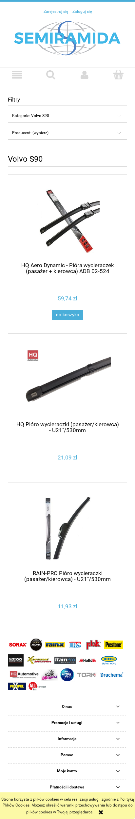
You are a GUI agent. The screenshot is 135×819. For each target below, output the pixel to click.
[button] (17, 75)
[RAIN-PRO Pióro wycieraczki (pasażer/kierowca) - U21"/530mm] (67, 529)
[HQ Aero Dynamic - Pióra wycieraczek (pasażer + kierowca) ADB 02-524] (67, 221)
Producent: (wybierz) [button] (30, 132)
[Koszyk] (118, 74)
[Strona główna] (67, 37)
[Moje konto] (84, 75)
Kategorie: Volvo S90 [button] (30, 115)
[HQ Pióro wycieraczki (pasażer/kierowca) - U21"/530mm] (67, 380)
